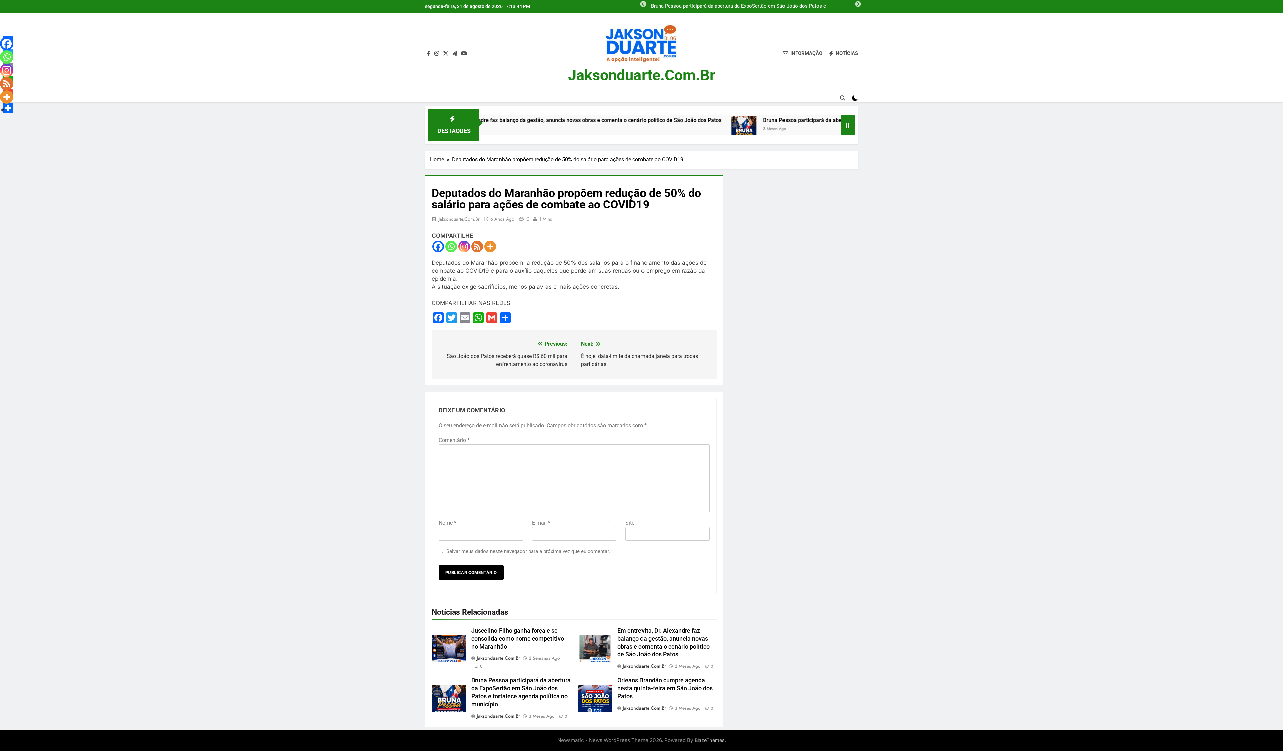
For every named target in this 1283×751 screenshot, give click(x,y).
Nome (447, 523)
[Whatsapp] (451, 246)
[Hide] (2, 110)
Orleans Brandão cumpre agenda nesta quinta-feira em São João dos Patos (665, 688)
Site (629, 523)
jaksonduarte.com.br (641, 75)
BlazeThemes (710, 740)
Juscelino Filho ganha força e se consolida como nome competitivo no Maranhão (517, 638)
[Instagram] (464, 246)
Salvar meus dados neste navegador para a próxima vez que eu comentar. (528, 551)
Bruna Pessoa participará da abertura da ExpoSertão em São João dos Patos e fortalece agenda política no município (738, 6)
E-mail (541, 523)
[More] (490, 246)
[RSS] (477, 246)
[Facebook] (438, 246)
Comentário (454, 440)
